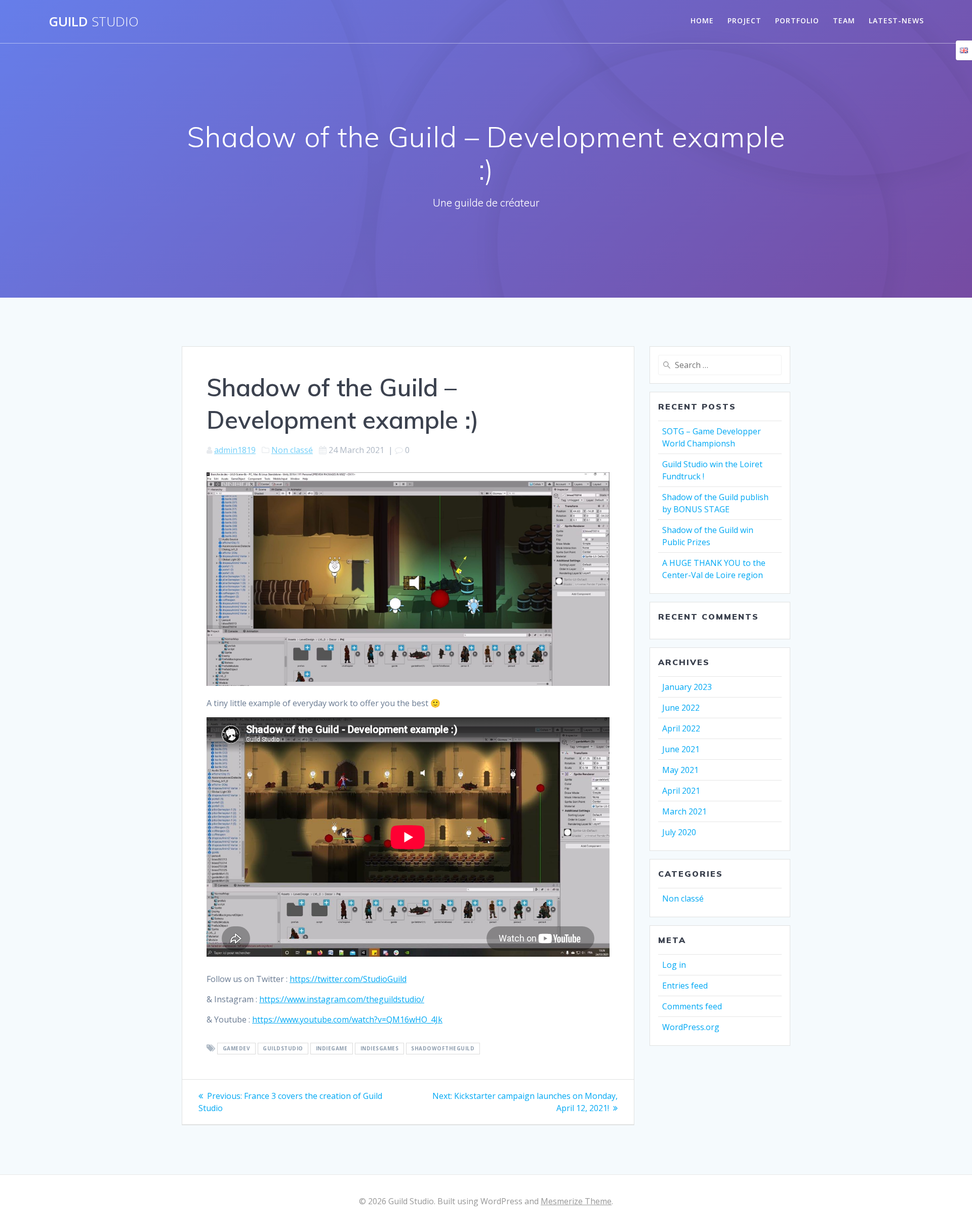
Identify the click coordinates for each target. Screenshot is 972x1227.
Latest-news (896, 20)
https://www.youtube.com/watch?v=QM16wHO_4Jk (347, 1019)
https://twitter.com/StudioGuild (348, 979)
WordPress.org (690, 1027)
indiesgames (379, 1048)
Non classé (292, 450)
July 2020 (679, 832)
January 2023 (687, 686)
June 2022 (681, 707)
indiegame (332, 1048)
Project (744, 20)
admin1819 (235, 450)
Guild (94, 21)
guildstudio (283, 1048)
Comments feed (692, 1006)
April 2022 (681, 728)
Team (844, 20)
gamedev (237, 1048)
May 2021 (680, 769)
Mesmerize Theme (576, 1201)
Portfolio (797, 20)
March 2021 (684, 811)
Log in (674, 964)
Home (702, 20)
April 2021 (681, 790)
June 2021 (681, 749)
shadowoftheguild (442, 1048)
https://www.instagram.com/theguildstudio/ (341, 999)
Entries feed (685, 985)
